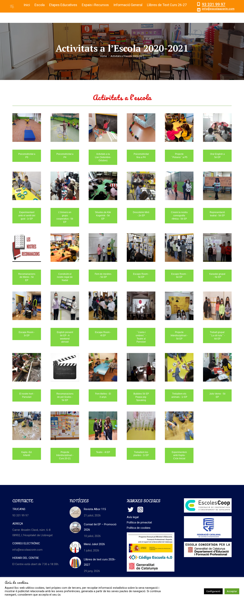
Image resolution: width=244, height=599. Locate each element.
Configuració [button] (213, 591)
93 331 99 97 (213, 4)
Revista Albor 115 (95, 509)
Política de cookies (138, 528)
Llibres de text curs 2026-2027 (100, 562)
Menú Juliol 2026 (94, 544)
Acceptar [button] (232, 591)
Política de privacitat (139, 522)
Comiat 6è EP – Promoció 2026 (100, 527)
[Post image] (75, 512)
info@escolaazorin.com (218, 8)
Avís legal (133, 517)
